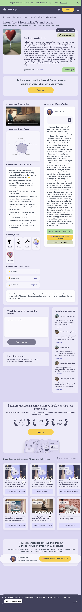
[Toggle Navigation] (78, 10)
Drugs (25, 17)
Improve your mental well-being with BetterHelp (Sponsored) (34, 3)
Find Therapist (69, 70)
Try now (68, 10)
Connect (63, 3)
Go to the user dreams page (66, 458)
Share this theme (68, 35)
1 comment (58, 327)
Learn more (66, 597)
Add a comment (21, 342)
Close (75, 601)
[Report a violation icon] (45, 38)
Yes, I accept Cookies (13, 601)
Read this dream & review (16, 491)
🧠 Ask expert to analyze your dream (60, 237)
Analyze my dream (67, 30)
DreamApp (6, 17)
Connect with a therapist (62, 232)
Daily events (17, 17)
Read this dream (42, 491)
